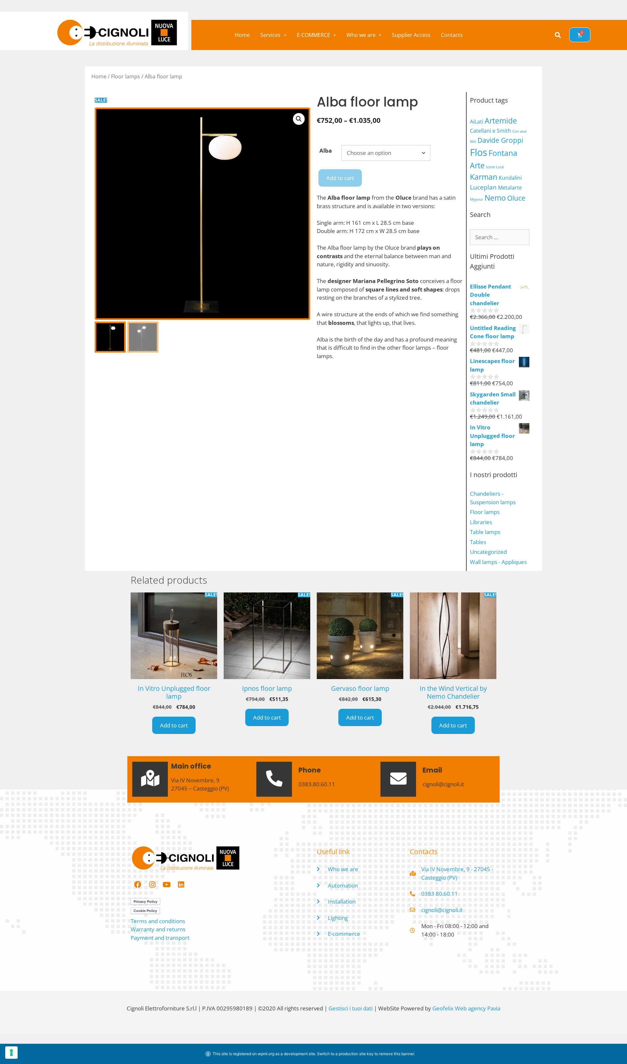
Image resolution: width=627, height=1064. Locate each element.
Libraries (481, 522)
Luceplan (483, 187)
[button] (273, 35)
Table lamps (485, 532)
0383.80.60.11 (316, 784)
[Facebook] (138, 884)
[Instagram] (152, 884)
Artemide (501, 120)
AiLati (476, 121)
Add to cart (340, 178)
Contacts (452, 35)
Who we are (361, 35)
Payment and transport (160, 937)
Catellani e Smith (490, 130)
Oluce (516, 198)
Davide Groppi (500, 140)
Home (242, 35)
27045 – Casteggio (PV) (200, 788)
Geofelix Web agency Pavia (466, 1008)
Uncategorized (488, 552)
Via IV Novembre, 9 (195, 780)
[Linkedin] (181, 884)
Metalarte (510, 187)
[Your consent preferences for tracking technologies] (11, 1052)
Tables (478, 542)
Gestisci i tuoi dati (351, 1008)
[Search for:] (499, 237)
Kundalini (510, 177)
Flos (478, 152)
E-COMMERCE (313, 35)
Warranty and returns (158, 929)
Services (270, 35)
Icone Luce (495, 167)
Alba (325, 150)
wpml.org (266, 1053)
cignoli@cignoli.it (443, 784)
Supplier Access (411, 35)
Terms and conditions (158, 921)
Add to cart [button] (174, 725)
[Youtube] (166, 884)
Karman (483, 177)
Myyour (476, 199)
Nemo (495, 197)
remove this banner (396, 1053)
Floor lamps (125, 76)
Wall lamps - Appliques (498, 562)
